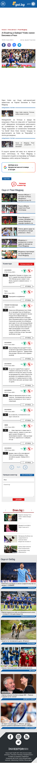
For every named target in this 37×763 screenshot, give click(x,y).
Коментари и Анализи (28, 616)
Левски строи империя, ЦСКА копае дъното (16, 668)
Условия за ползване (14, 756)
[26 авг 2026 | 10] (18, 684)
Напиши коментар (21, 184)
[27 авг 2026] (18, 572)
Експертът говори (29, 699)
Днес (30, 4)
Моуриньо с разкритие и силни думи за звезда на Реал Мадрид (25, 243)
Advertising (14, 760)
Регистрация (28, 475)
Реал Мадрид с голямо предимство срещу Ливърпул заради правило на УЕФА (26, 221)
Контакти (13, 754)
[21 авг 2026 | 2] (18, 712)
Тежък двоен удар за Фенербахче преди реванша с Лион (26, 231)
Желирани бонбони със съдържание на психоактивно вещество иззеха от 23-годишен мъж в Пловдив (18, 539)
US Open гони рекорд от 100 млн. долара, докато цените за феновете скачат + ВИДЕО (16, 724)
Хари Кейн (7, 178)
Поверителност (27, 754)
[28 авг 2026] (18, 630)
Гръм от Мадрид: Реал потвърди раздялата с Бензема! (25, 144)
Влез (23, 475)
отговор (28, 286)
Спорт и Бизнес (30, 728)
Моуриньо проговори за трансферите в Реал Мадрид (26, 253)
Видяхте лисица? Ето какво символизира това (24, 516)
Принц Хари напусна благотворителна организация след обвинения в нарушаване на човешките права (17, 550)
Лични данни (28, 760)
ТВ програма (31, 643)
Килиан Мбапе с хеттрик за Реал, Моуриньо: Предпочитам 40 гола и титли (24, 198)
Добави (19, 499)
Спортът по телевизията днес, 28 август (15, 641)
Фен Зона (32, 670)
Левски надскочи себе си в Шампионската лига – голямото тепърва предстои (18, 613)
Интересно (31, 587)
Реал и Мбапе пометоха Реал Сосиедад (24, 208)
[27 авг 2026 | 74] (18, 601)
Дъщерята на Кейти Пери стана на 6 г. (24, 526)
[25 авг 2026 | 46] (18, 657)
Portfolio (21, 760)
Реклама (19, 754)
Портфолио (25, 756)
